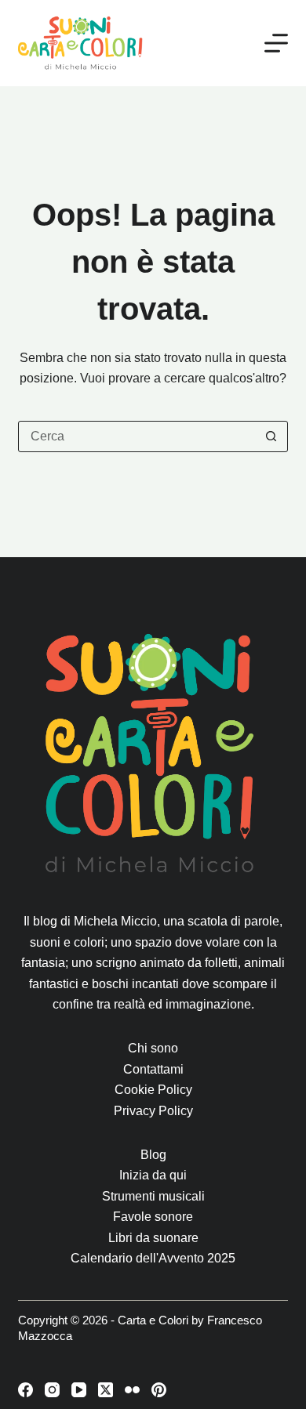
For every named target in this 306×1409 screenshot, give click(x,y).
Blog (153, 1154)
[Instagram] (52, 1389)
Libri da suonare (153, 1237)
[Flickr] (132, 1389)
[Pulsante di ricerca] (271, 436)
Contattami (153, 1069)
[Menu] (276, 43)
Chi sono (153, 1048)
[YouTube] (78, 1389)
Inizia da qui (153, 1175)
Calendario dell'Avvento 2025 (153, 1258)
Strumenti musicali (153, 1196)
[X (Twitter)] (105, 1389)
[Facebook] (25, 1389)
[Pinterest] (158, 1389)
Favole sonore (153, 1216)
